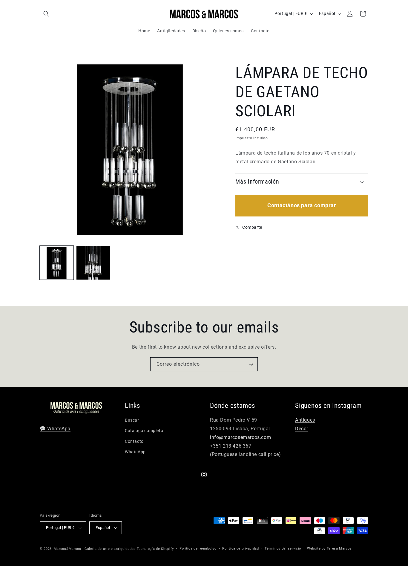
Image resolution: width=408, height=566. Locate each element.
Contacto (134, 441)
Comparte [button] (252, 227)
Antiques (305, 420)
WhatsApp (135, 451)
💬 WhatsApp (55, 428)
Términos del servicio (283, 548)
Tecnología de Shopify (155, 549)
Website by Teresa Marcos (329, 548)
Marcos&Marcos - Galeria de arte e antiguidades (95, 549)
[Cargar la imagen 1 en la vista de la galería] (56, 263)
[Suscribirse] (250, 364)
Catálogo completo (144, 430)
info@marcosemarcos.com (240, 437)
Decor (301, 428)
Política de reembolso (198, 548)
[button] (46, 13)
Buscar (132, 420)
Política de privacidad (240, 548)
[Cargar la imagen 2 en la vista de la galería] (93, 263)
